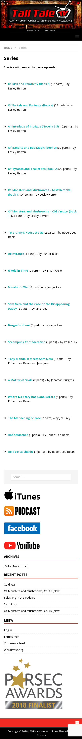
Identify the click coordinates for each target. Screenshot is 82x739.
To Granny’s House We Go (26, 232)
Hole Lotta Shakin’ (20, 452)
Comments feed (14, 643)
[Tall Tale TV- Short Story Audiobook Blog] (41, 29)
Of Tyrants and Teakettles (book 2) (33, 169)
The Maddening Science (24, 418)
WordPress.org (13, 650)
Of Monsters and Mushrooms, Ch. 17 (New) (32, 591)
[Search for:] (41, 477)
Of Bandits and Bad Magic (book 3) (32, 147)
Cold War (10, 584)
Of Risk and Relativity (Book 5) (29, 84)
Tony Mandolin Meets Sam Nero (30, 359)
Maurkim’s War (18, 287)
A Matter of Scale (20, 380)
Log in (8, 630)
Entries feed (11, 637)
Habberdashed (18, 435)
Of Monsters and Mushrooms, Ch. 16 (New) (32, 611)
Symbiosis (10, 604)
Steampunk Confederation (26, 342)
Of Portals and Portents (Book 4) (30, 105)
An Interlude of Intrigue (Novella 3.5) (33, 126)
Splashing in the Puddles (19, 597)
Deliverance (16, 254)
